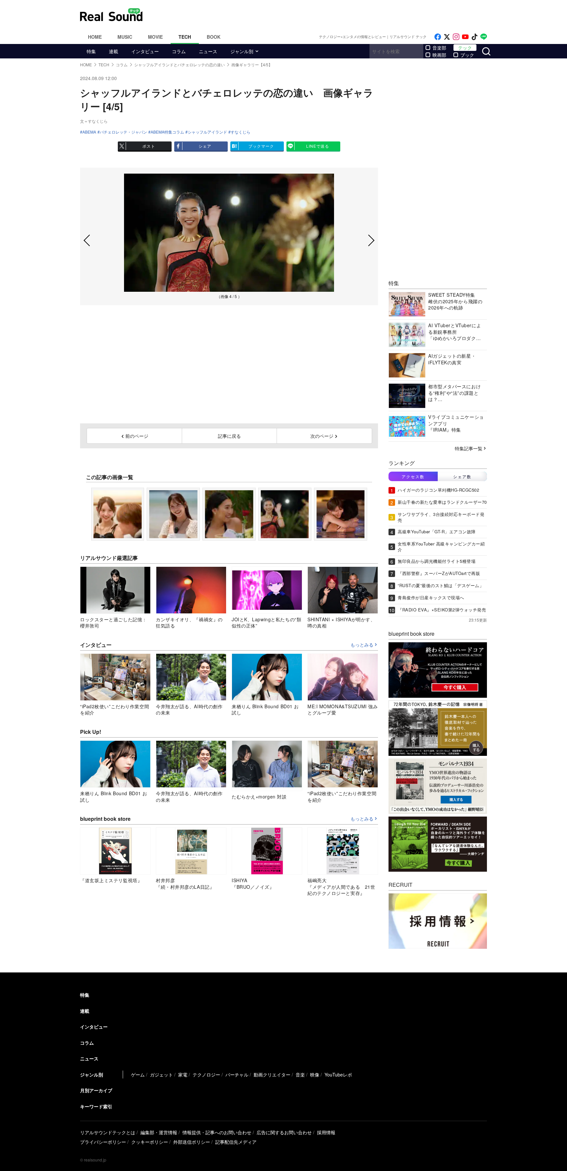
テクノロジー (206, 1074)
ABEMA (89, 132)
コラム (179, 51)
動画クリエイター (272, 1074)
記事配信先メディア (236, 1142)
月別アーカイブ (96, 1090)
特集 (91, 51)
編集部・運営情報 (158, 1132)
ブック (467, 55)
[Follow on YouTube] (465, 37)
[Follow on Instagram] (456, 37)
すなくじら (240, 132)
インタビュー (145, 51)
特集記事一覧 (468, 448)
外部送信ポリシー (191, 1142)
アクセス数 (413, 476)
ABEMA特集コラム (167, 132)
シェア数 (462, 476)
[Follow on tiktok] (474, 37)
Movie (155, 36)
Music (124, 36)
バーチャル (236, 1074)
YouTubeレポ (338, 1074)
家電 (182, 1074)
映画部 (439, 55)
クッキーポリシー (149, 1142)
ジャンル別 (241, 51)
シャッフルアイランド (207, 132)
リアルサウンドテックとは (107, 1132)
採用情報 (326, 1132)
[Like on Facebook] (437, 37)
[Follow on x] (447, 37)
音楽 (300, 1074)
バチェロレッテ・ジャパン (123, 132)
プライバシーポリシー (103, 1142)
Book (213, 36)
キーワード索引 (96, 1106)
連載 (113, 51)
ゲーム (138, 1074)
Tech (184, 36)
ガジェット (161, 1074)
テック (465, 47)
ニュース (208, 51)
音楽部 (439, 47)
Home (95, 36)
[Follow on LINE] (483, 37)
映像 (314, 1074)
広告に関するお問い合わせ (284, 1132)
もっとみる (361, 645)
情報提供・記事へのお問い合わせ (216, 1132)
